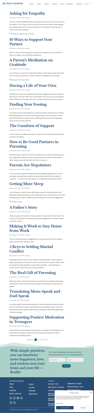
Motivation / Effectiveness (53, 399)
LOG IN (87, 4)
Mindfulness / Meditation (53, 394)
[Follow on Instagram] (14, 398)
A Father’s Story (23, 207)
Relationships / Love (75, 387)
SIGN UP (66, 366)
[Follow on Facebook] (10, 398)
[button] (91, 393)
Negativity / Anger (74, 383)
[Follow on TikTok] (17, 398)
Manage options (59, 403)
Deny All (83, 407)
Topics (38, 4)
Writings (54, 4)
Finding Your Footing (28, 104)
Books (31, 384)
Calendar (12, 390)
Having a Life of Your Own (32, 85)
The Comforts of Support (31, 126)
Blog (11, 387)
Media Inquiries (15, 393)
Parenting (27, 17)
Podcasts (78, 4)
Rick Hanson (14, 17)
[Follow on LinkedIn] (10, 402)
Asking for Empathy (27, 13)
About (31, 4)
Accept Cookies (65, 407)
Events (62, 4)
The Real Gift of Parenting (32, 273)
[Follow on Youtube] (14, 402)
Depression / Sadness (56, 387)
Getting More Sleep (26, 184)
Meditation (69, 4)
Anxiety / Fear (53, 384)
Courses (46, 4)
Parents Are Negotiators (30, 165)
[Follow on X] (21, 398)
